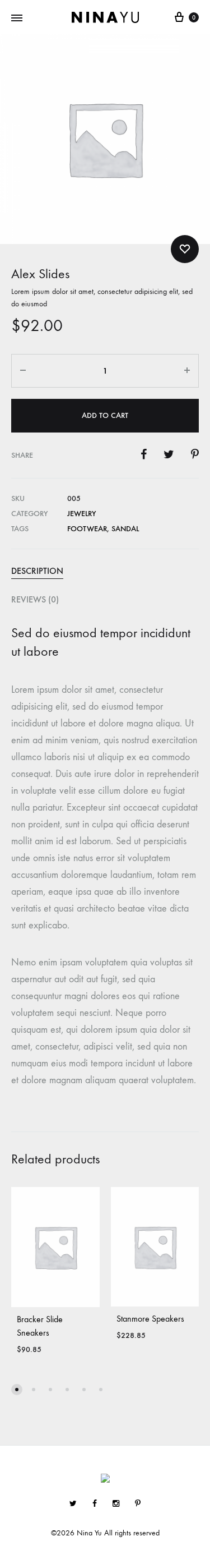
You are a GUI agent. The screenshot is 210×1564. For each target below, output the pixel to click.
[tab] (105, 571)
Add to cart (105, 415)
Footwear (87, 528)
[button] (16, 1389)
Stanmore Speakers (150, 1318)
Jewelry (81, 513)
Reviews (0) (35, 599)
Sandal (125, 528)
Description (37, 570)
